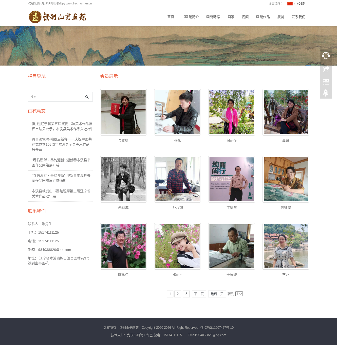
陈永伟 (123, 274)
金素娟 (123, 140)
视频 (245, 17)
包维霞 (286, 207)
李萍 (285, 274)
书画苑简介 (190, 17)
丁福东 (231, 207)
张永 (177, 140)
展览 (280, 17)
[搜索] (87, 97)
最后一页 (217, 294)
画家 (230, 17)
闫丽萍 (231, 140)
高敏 (285, 140)
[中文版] (296, 3)
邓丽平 (177, 274)
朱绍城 (123, 207)
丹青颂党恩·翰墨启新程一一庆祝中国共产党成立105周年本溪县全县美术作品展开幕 (62, 144)
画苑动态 (213, 17)
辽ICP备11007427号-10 (217, 327)
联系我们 (298, 17)
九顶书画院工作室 (140, 335)
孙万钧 (177, 207)
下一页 (199, 294)
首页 (170, 17)
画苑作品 (263, 17)
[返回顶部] (326, 94)
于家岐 (231, 274)
